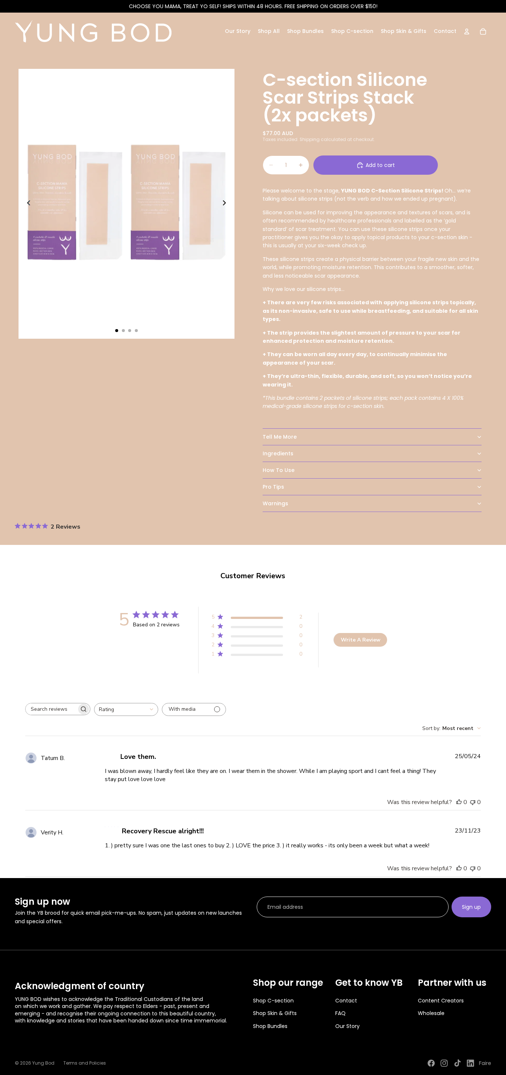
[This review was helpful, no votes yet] (459, 802)
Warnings (275, 503)
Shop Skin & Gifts (275, 1013)
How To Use (278, 470)
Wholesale (431, 1013)
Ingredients (278, 453)
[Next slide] (226, 204)
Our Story (347, 1026)
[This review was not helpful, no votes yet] (472, 802)
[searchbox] (51, 709)
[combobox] (126, 709)
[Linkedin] (470, 1063)
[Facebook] (431, 1063)
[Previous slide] (27, 204)
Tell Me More (280, 437)
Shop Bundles (270, 1026)
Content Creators (441, 1000)
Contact (346, 1000)
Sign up (471, 907)
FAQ (340, 1013)
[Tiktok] (457, 1063)
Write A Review (360, 639)
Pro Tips (273, 486)
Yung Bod (43, 1063)
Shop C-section (273, 1000)
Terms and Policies (84, 1063)
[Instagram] (444, 1063)
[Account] (467, 31)
